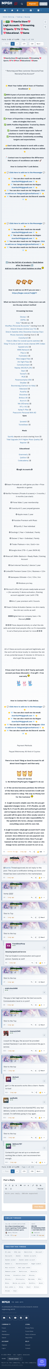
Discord (27, 1345)
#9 (4, 1025)
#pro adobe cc (10, 1287)
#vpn (15, 1291)
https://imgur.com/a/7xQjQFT (24, 293)
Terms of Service (30, 1334)
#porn (41, 1283)
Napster (23, 442)
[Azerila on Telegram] (14, 53)
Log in (43, 4)
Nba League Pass (23, 359)
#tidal (7, 1291)
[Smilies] (11, 1188)
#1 (4, 851)
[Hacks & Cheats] (24, 10)
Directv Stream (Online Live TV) (23, 329)
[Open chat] (12, 10)
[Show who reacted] (44, 851)
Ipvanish (23, 421)
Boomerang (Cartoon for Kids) (23, 385)
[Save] (45, 22)
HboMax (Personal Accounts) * (17, 326)
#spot (29, 1287)
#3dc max (17, 1252)
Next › (39, 44)
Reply (30, 851)
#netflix (32, 1283)
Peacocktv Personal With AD (24, 412)
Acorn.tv (23, 400)
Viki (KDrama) (23, 403)
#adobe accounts (30, 1256)
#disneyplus (20, 1279)
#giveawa (31, 1279)
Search (4, 1337)
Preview (40, 1189)
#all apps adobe (24, 1267)
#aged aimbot (36, 1264)
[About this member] (44, 53)
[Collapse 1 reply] (3, 953)
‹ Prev (6, 44)
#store (36, 1287)
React (43, 917)
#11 (5, 1070)
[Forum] (5, 10)
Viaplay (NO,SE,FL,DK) (23, 368)
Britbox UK (23, 398)
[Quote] (21, 1185)
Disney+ (23, 317)
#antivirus (23, 1271)
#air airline (10, 1267)
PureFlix (23, 391)
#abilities (28, 1252)
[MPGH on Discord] (4, 1318)
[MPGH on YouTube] (15, 1318)
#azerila (34, 1271)
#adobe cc (8, 1264)
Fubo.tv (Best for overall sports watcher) (23, 341)
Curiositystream (23, 365)
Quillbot (23, 457)
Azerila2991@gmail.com (22, 181)
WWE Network (23, 350)
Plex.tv (23, 353)
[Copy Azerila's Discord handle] (11, 53)
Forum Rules (29, 1331)
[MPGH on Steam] (21, 1318)
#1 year (8, 1252)
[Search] (22, 4)
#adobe (18, 1256)
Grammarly (23, 454)
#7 (4, 982)
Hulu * (18, 323)
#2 (4, 877)
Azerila (8, 868)
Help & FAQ (28, 1337)
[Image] (37, 1185)
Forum (4, 1328)
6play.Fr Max (23, 409)
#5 (4, 937)
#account (39, 1252)
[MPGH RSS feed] (26, 1318)
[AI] (31, 10)
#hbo (39, 1279)
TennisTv (23, 374)
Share (34, 851)
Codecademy (23, 460)
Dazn (23, 371)
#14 (5, 1137)
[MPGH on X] (9, 1318)
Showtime (23, 394)
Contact (27, 1348)
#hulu (7, 1283)
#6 (6, 963)
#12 (6, 1092)
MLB (23, 377)
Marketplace (5, 1334)
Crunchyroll (23, 338)
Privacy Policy (29, 1328)
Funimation (23, 356)
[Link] (33, 1185)
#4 (4, 917)
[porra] (16, 4)
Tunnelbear (23, 424)
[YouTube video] (6, 1188)
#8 (4, 1005)
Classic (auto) (13, 1359)
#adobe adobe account (27, 1260)
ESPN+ (23, 320)
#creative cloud (19, 1275)
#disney (32, 1275)
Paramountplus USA (23, 380)
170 (24, 44)
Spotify (11, 436)
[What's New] (17, 10)
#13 (4, 1117)
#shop (21, 1287)
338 (32, 44)
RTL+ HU (23, 406)
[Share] (45, 27)
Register (32, 4)
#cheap (7, 1275)
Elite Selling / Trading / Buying (16, 17)
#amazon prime (10, 1271)
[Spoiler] (40, 1185)
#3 (4, 897)
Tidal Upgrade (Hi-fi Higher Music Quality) (23, 439)
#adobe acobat (10, 1260)
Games (4, 1331)
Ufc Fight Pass (23, 362)
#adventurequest (22, 1264)
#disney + (8, 1279)
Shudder (23, 383)
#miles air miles (19, 1283)
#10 (4, 1051)
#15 (6, 1162)
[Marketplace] (39, 10)
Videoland (23, 389)
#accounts (8, 1256)
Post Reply (39, 1207)
